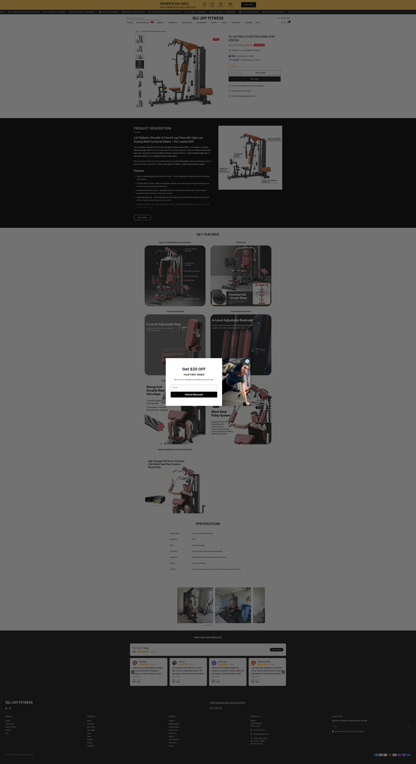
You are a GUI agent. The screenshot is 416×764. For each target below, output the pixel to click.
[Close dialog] (247, 361)
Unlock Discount (194, 394)
